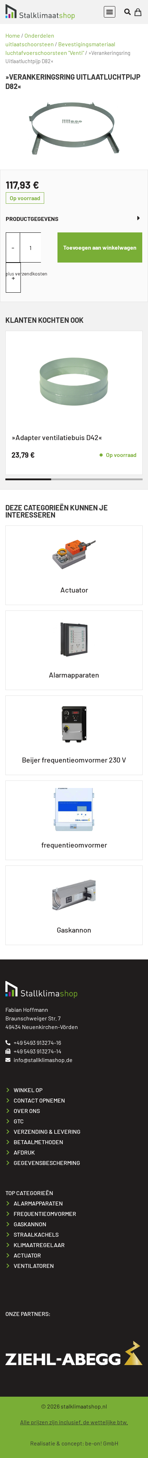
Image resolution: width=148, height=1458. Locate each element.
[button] (109, 12)
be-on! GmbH (101, 1443)
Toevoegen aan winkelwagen (100, 247)
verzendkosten (31, 273)
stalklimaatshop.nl (84, 1406)
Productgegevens (32, 218)
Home (12, 35)
